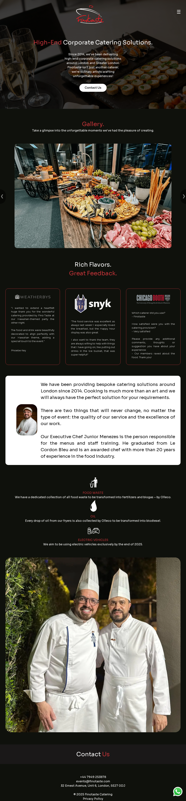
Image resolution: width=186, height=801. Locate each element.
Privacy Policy (93, 799)
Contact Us (93, 88)
